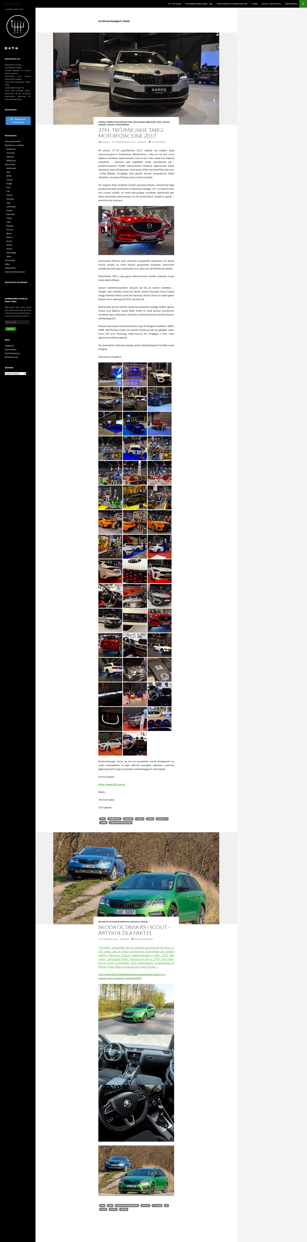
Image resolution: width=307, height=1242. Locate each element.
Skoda (9, 233)
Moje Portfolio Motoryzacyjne (232, 4)
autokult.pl (11, 149)
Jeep (135, 122)
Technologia (10, 260)
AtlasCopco (11, 160)
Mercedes (151, 122)
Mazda (141, 122)
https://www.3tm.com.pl (111, 784)
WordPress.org (11, 357)
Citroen (9, 180)
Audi (8, 172)
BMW (8, 176)
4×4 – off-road (174, 4)
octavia (157, 1205)
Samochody (10, 164)
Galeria (106, 142)
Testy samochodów (13, 141)
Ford (8, 187)
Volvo (8, 256)
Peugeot (9, 226)
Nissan (9, 218)
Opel (159, 122)
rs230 (103, 1209)
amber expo (114, 819)
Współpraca (291, 4)
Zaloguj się (9, 345)
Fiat (8, 191)
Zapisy (10, 329)
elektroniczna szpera (127, 1205)
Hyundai (10, 199)
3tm (103, 819)
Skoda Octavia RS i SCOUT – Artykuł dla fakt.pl (134, 930)
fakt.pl (145, 1205)
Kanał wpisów (10, 349)
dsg (110, 1205)
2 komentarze (158, 142)
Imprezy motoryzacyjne (119, 122)
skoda (166, 122)
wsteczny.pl (12, 4)
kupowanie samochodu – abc (199, 4)
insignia (128, 819)
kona (150, 819)
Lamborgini (11, 206)
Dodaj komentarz (143, 939)
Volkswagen (122, 124)
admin (143, 142)
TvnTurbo (10, 153)
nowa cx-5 (162, 819)
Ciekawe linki (10, 268)
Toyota (9, 249)
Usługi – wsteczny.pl (271, 4)
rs (167, 1205)
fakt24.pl (135, 921)
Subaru (102, 124)
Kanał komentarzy (12, 353)
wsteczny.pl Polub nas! (16, 282)
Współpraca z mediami (14, 145)
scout (113, 1209)
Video (7, 264)
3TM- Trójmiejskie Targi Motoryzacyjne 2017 (131, 133)
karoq (140, 819)
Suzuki (110, 124)
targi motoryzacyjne (121, 823)
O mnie (254, 4)
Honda (102, 122)
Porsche (9, 229)
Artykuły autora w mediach (113, 921)
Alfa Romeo (11, 168)
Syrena (9, 245)
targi (103, 823)
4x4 (102, 1205)
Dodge (9, 183)
